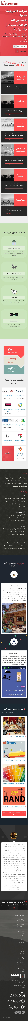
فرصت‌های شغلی (20, 962)
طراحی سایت (21, 936)
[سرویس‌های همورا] (19, 1012)
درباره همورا (23, 51)
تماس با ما (21, 969)
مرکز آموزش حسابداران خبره (7, 410)
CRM (23, 933)
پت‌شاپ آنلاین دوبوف (14, 654)
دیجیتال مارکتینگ (19, 938)
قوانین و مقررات (20, 965)
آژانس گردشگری (20, 924)
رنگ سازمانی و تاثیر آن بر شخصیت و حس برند (13, 783)
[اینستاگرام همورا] (23, 1012)
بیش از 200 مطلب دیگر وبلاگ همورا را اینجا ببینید (14, 812)
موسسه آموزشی (20, 922)
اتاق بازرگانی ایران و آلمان (8, 425)
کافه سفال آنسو (14, 586)
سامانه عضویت (20, 927)
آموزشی (22, 951)
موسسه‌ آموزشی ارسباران (20, 409)
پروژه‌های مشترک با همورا (14, 889)
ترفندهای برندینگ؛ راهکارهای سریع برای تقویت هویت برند (14, 807)
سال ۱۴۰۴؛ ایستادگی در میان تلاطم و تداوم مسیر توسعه (14, 737)
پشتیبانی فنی (21, 942)
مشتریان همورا (20, 960)
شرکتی (22, 918)
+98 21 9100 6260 (20, 983)
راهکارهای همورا (21, 46)
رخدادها (22, 953)
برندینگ (22, 940)
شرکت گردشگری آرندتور (8, 396)
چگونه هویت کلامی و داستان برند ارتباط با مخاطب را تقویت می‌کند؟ (14, 760)
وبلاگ (22, 949)
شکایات (22, 971)
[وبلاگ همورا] (16, 1012)
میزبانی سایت (21, 945)
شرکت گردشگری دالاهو (20, 396)
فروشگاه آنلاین (20, 920)
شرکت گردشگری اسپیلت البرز (20, 426)
